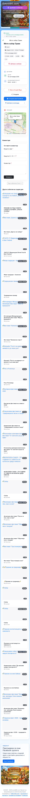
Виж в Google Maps (16, 90)
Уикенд (15, 19)
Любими (13, 24)
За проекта (24, 793)
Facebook (25, 795)
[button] (15, 121)
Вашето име (8, 149)
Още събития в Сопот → (15, 183)
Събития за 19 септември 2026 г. (15, 34)
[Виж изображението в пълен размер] (15, 40)
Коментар (8, 163)
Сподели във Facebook (16, 98)
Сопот (8, 47)
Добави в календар (13, 103)
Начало (9, 16)
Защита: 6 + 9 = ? (10, 156)
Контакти (5, 795)
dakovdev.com (15, 793)
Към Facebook (8, 761)
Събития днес (18, 16)
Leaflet (9, 133)
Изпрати (9, 177)
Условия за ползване (15, 795)
